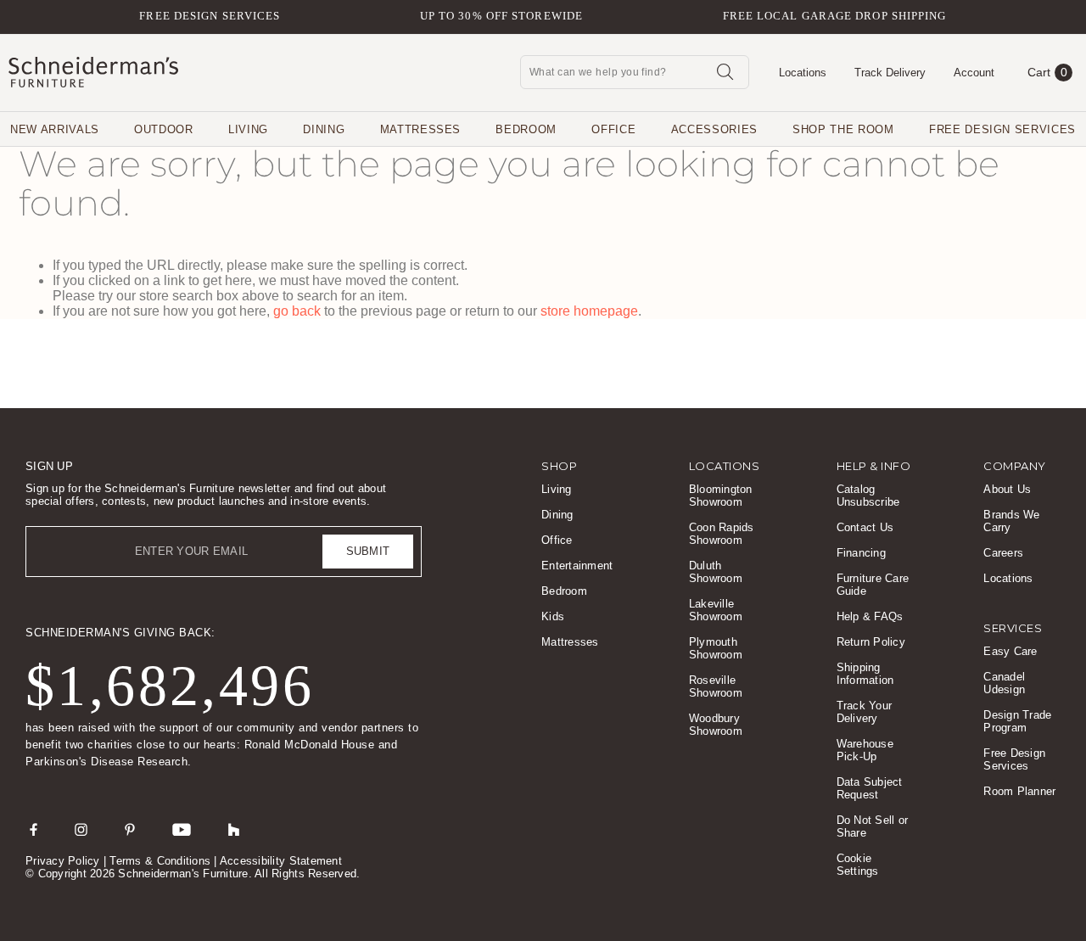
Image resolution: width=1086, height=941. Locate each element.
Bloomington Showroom (721, 495)
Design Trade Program (1017, 721)
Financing (861, 552)
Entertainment (577, 565)
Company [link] (1014, 466)
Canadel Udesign (1004, 683)
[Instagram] (81, 829)
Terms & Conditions (159, 860)
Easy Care (1010, 651)
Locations (1008, 578)
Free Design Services (209, 15)
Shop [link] (559, 466)
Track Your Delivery (865, 712)
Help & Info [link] (874, 466)
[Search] (725, 71)
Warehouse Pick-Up (865, 750)
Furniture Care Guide (873, 584)
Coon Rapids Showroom (721, 533)
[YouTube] (181, 829)
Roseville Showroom (715, 686)
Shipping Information (865, 673)
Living (248, 129)
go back (297, 311)
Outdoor (163, 129)
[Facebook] (33, 829)
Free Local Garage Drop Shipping (835, 15)
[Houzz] (234, 829)
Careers (1003, 552)
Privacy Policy (62, 860)
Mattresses (421, 129)
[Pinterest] (129, 829)
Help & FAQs (870, 616)
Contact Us (865, 527)
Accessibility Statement (281, 860)
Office (613, 129)
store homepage (589, 311)
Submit (368, 551)
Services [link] (1012, 628)
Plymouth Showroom (715, 648)
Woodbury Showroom (715, 724)
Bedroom (526, 129)
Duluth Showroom (715, 572)
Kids (552, 616)
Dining (323, 129)
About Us (1007, 489)
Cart (1047, 72)
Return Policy (871, 642)
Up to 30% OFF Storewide (501, 15)
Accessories (714, 129)
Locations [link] (724, 466)
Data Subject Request (870, 788)
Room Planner (1019, 791)
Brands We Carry (1011, 521)
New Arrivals (54, 129)
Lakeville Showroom (715, 610)
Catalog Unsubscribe (868, 495)
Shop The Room (842, 129)
